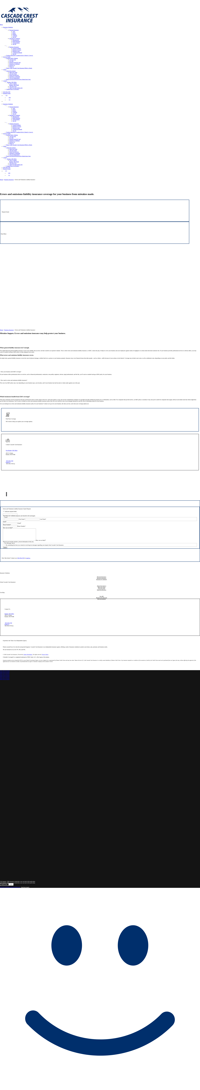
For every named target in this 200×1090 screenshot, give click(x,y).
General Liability (16, 125)
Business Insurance (14, 123)
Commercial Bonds (17, 129)
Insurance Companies (14, 153)
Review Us (12, 142)
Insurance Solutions (8, 104)
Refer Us (11, 143)
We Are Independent (14, 154)
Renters (14, 111)
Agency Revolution (28, 654)
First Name (22, 519)
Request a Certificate (14, 140)
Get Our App (12, 136)
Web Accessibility (101, 599)
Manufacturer (15, 116)
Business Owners (16, 126)
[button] (1, 24)
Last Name (43, 519)
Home (14, 109)
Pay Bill (11, 138)
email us (28, 558)
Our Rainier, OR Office (11, 450)
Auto (13, 108)
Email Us (8, 462)
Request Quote (6, 169)
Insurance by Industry (14, 115)
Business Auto (16, 128)
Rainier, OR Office (9, 613)
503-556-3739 (6, 167)
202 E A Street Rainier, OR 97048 (14, 161)
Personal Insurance (14, 107)
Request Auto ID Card (14, 139)
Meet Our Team (13, 149)
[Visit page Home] (19, 23)
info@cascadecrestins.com (13, 887)
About (4, 146)
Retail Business (16, 118)
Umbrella (14, 112)
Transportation (16, 119)
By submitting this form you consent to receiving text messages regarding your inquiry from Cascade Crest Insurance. (35, 545)
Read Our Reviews (14, 152)
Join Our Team (13, 150)
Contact (5, 157)
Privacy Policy (45, 654)
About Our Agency (101, 586)
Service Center (6, 133)
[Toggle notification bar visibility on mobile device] (100, 880)
